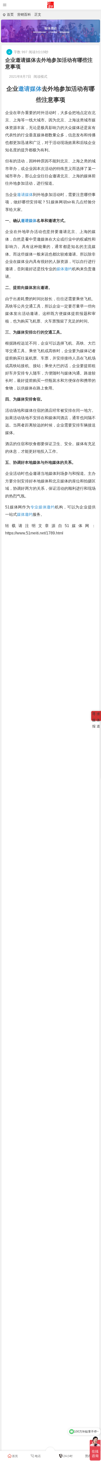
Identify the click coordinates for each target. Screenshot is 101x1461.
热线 (88, 1456)
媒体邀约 (64, 269)
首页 (10, 14)
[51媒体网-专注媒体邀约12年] (50, 7)
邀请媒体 (30, 88)
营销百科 (24, 14)
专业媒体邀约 (42, 507)
